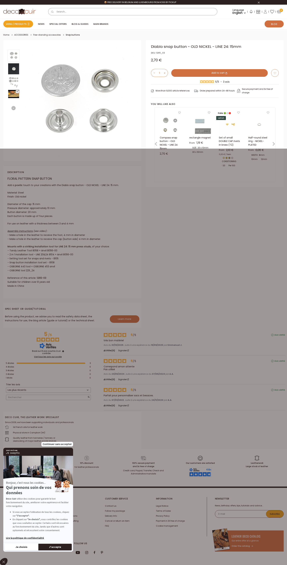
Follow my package (115, 510)
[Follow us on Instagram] (86, 552)
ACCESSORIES (21, 34)
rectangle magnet (200, 137)
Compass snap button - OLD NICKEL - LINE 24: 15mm (169, 143)
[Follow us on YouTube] (78, 552)
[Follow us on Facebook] (94, 552)
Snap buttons (73, 34)
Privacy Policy (163, 515)
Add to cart (218, 73)
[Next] (13, 108)
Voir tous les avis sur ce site (48, 357)
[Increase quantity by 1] (166, 73)
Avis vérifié (279, 335)
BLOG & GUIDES (80, 24)
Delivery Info (111, 515)
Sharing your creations (65, 515)
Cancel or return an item (117, 520)
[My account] (265, 11)
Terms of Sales (163, 510)
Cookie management (167, 525)
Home (6, 34)
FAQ (107, 525)
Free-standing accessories (47, 34)
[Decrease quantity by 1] (153, 73)
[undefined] (63, 351)
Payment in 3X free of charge (170, 520)
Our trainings (60, 505)
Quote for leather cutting (66, 520)
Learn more (124, 319)
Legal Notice (162, 505)
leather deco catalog (246, 536)
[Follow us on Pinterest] (102, 552)
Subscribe (275, 513)
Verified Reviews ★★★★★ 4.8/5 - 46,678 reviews (140, 2)
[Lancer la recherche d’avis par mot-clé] (88, 397)
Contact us (110, 505)
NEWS (41, 24)
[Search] (52, 11)
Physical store (61, 525)
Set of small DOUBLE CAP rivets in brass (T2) (229, 141)
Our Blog (58, 510)
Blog (274, 24)
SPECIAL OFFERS (58, 24)
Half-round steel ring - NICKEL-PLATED (257, 141)
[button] (251, 12)
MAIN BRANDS (100, 24)
